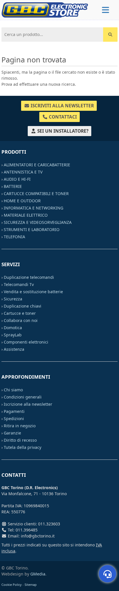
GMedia (37, 574)
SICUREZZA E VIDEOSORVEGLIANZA (38, 222)
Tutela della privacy (22, 447)
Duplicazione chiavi (22, 306)
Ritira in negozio (20, 425)
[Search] (110, 34)
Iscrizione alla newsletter (28, 404)
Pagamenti (14, 411)
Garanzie (12, 433)
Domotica (13, 327)
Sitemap (31, 584)
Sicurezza (13, 299)
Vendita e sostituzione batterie (33, 291)
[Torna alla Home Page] (44, 9)
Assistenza (14, 349)
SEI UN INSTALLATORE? (62, 131)
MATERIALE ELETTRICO (26, 215)
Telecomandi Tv (19, 284)
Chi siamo (13, 389)
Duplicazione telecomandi (29, 277)
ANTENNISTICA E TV (23, 172)
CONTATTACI (62, 117)
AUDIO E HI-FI (17, 179)
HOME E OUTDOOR (22, 200)
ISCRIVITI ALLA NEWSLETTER (61, 106)
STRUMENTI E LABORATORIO (32, 229)
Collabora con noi (21, 320)
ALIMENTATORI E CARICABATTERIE (37, 164)
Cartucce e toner (20, 313)
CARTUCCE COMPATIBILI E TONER (36, 193)
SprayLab (13, 335)
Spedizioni (14, 418)
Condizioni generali (23, 397)
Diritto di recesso (20, 440)
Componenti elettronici (26, 342)
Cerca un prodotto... (22, 32)
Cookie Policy (11, 584)
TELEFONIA (14, 236)
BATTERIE (13, 186)
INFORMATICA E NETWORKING (33, 208)
